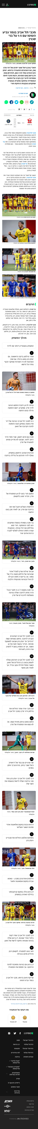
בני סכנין (26, 88)
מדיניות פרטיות (17, 1092)
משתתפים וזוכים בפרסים (15, 1073)
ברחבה (17, 1057)
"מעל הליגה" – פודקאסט (14, 1062)
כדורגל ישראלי (31, 28)
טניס (18, 1079)
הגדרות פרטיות (29, 1110)
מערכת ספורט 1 (23, 93)
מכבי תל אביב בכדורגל (16, 1003)
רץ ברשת (16, 1044)
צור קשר (31, 1104)
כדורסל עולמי (28, 1053)
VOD (18, 1040)
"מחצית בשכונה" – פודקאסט (13, 1067)
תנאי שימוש (15, 1087)
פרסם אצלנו (30, 1101)
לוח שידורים (15, 1053)
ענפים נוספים (28, 1057)
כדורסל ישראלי (27, 1048)
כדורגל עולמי (28, 1044)
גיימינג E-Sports (14, 1083)
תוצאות (17, 1048)
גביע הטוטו (21, 28)
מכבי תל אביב (19, 88)
